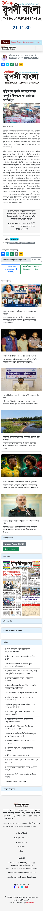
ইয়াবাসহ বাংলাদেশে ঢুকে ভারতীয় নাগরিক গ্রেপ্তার (19, 355)
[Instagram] (18, 887)
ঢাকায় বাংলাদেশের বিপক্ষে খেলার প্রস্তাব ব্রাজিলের (20, 481)
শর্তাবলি (27, 900)
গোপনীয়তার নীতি (19, 900)
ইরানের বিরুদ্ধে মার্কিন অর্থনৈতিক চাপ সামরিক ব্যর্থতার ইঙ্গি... (21, 522)
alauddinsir (30, 903)
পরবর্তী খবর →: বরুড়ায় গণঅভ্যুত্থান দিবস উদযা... (31, 267)
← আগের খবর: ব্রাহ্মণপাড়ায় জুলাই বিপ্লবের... (11, 269)
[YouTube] (26, 887)
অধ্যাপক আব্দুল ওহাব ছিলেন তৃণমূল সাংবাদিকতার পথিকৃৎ (19, 312)
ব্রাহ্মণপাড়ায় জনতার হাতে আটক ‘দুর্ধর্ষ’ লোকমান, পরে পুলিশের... (21, 396)
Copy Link (36, 259)
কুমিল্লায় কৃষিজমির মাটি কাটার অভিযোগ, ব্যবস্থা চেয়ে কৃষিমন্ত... (21, 438)
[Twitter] (22, 887)
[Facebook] (15, 887)
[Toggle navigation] (38, 48)
